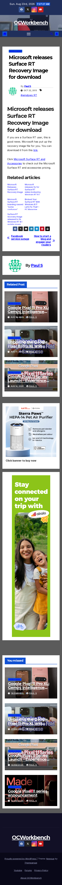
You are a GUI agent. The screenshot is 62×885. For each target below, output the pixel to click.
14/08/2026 (17, 765)
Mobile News (15, 51)
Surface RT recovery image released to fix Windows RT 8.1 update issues (14, 219)
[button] (51, 33)
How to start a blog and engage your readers (42, 240)
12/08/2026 (17, 801)
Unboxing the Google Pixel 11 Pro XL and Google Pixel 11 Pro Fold (29, 346)
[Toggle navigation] (28, 34)
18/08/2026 (17, 693)
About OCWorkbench (31, 878)
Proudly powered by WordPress (21, 858)
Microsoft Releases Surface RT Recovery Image (15, 188)
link (35, 150)
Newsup (50, 858)
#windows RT (29, 95)
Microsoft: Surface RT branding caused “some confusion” (15, 204)
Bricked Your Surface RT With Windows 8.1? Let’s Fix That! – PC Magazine (32, 204)
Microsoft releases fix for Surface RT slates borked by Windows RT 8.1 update (33, 189)
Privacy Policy (41, 870)
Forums (28, 870)
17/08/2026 (17, 729)
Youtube (18, 870)
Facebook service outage (20, 237)
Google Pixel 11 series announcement (27, 793)
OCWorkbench (31, 23)
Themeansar (30, 862)
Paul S (27, 86)
